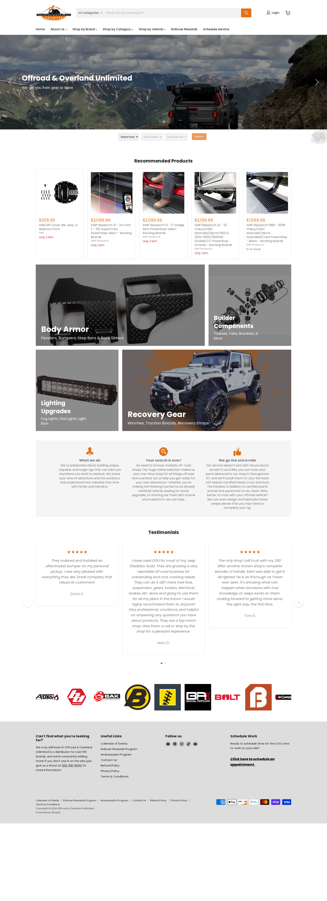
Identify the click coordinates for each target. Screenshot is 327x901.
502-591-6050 (72, 765)
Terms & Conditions (114, 776)
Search (199, 136)
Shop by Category (117, 29)
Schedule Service (216, 29)
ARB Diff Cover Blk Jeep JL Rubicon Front (58, 227)
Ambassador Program (116, 754)
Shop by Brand (84, 29)
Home (40, 29)
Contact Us (109, 760)
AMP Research (100, 241)
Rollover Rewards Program (119, 749)
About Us (58, 29)
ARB (41, 233)
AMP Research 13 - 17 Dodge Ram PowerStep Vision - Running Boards (163, 229)
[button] (273, 13)
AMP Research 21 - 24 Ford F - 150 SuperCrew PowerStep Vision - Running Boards (111, 231)
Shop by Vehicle (151, 29)
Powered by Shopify (48, 812)
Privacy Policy (110, 771)
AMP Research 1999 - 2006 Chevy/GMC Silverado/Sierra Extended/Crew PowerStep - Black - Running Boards (266, 233)
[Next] (298, 602)
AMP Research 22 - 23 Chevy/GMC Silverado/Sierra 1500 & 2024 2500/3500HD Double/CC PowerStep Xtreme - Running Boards (213, 235)
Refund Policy (110, 765)
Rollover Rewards (184, 29)
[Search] (246, 13)
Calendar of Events (114, 743)
